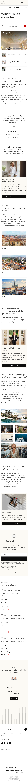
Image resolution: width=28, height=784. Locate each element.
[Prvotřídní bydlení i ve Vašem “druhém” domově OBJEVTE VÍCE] (14, 416)
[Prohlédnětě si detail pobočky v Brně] (25, 297)
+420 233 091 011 (15, 693)
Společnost (4, 760)
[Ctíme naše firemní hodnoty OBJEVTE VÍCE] (14, 450)
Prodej (3, 22)
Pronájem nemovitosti (6, 753)
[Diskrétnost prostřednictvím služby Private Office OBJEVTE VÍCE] (7, 438)
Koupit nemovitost (5, 749)
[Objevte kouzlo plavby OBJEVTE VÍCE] (21, 438)
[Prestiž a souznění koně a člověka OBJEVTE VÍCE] (21, 429)
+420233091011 (5, 739)
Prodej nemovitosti (5, 757)
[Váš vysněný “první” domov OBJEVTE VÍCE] (7, 429)
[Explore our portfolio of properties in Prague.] (25, 248)
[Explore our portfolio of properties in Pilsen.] (25, 272)
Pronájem (10, 22)
